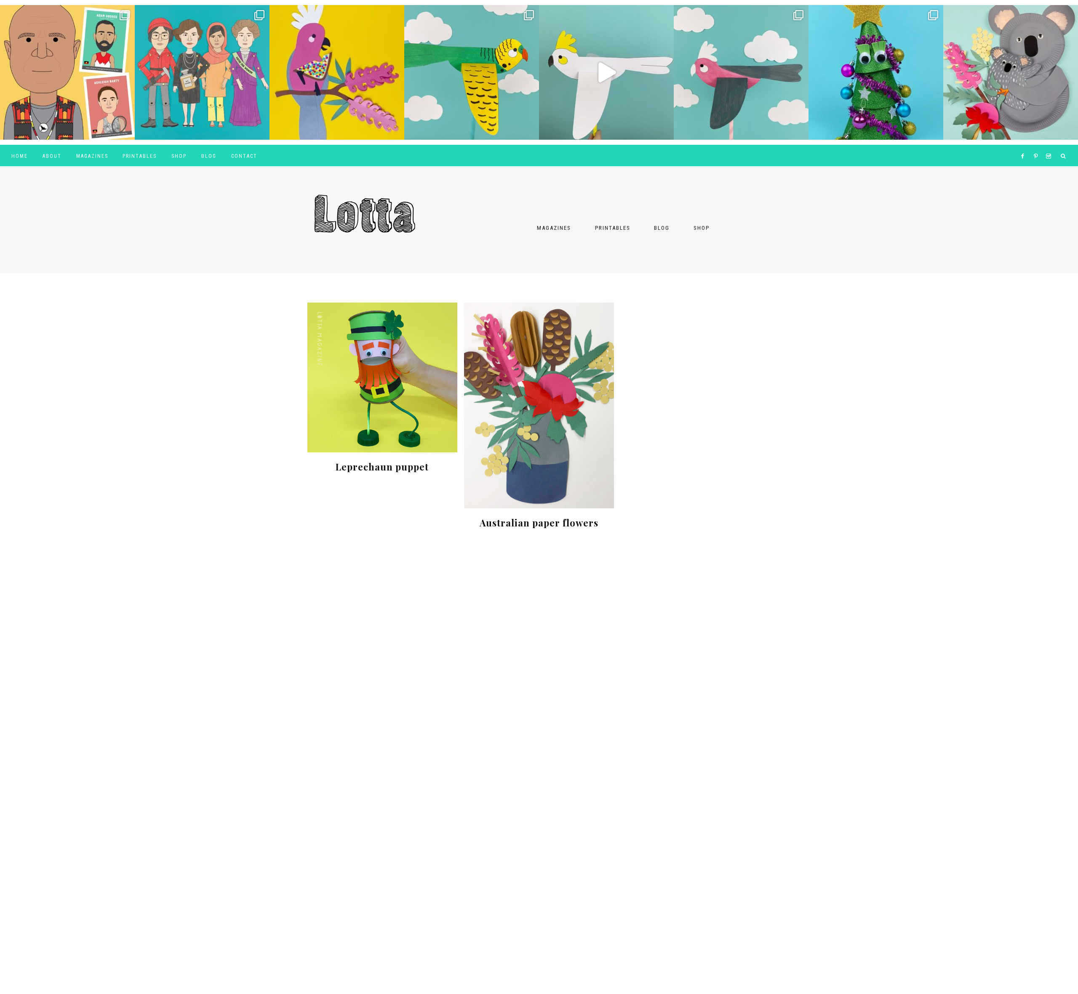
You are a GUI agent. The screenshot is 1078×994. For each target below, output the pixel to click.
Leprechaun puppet (382, 466)
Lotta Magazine (391, 206)
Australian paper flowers (539, 522)
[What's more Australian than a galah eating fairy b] (337, 72)
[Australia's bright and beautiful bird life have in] (741, 72)
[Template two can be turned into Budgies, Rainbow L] (471, 72)
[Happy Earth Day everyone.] (1010, 72)
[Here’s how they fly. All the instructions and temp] (606, 72)
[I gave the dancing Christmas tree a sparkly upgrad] (875, 72)
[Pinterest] (1038, 146)
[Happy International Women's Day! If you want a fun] (202, 72)
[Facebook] (1024, 146)
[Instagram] (1050, 146)
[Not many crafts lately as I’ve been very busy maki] (67, 72)
